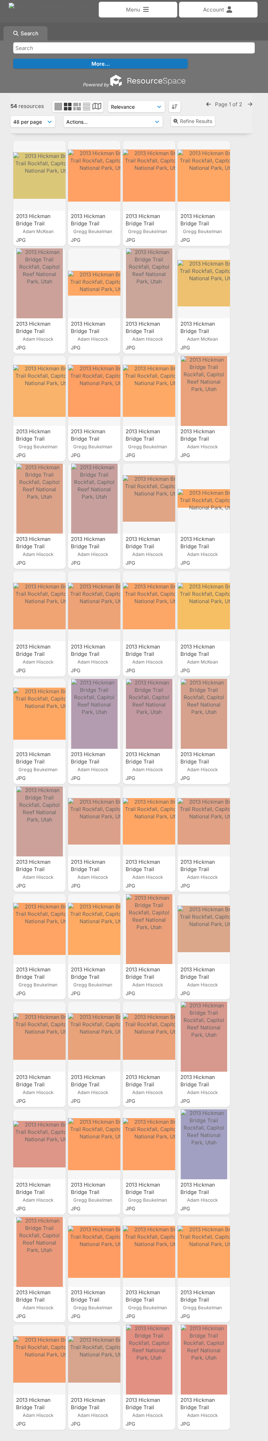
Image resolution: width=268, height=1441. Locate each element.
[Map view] (97, 107)
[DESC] (174, 106)
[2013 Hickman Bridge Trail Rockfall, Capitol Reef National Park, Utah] (39, 176)
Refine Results (196, 121)
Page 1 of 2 (229, 104)
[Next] (250, 104)
